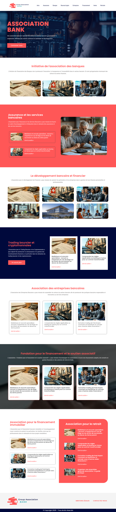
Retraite (102, 5)
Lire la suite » (29, 140)
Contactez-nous (100, 501)
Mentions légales (82, 501)
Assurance (46, 5)
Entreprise (76, 5)
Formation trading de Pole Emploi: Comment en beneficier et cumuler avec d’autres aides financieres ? (90, 324)
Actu (38, 5)
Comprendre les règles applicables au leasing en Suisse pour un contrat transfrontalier (38, 150)
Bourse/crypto (65, 5)
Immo (95, 5)
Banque (55, 5)
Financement (86, 5)
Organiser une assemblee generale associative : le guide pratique (89, 471)
